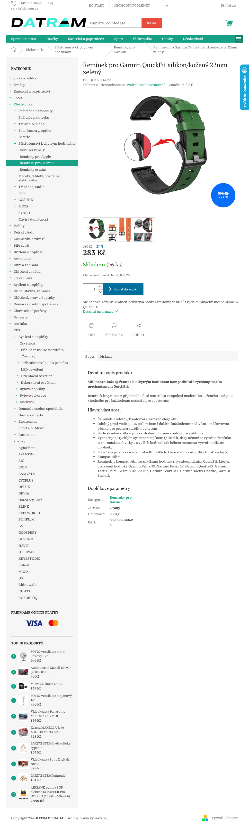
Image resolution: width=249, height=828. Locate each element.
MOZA (23, 206)
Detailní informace (98, 311)
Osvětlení (27, 343)
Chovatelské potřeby (30, 310)
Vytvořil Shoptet (225, 817)
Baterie (24, 136)
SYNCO (24, 212)
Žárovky (28, 356)
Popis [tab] (90, 356)
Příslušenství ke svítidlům (42, 349)
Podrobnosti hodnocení (146, 85)
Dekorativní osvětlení (38, 382)
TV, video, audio (31, 186)
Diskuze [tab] (105, 356)
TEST (18, 330)
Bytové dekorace (33, 395)
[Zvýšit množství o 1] (100, 286)
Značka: (181, 84)
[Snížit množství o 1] (100, 292)
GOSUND (25, 199)
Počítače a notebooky (35, 110)
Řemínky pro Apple (35, 156)
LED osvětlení (32, 369)
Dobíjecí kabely (32, 150)
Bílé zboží (21, 245)
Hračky (19, 84)
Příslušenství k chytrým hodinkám (46, 143)
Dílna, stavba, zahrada (32, 290)
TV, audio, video (31, 123)
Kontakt (96, 5)
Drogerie (20, 317)
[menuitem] (23, 39)
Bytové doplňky (32, 388)
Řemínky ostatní (33, 169)
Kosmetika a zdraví (29, 238)
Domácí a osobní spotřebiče (36, 304)
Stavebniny (23, 278)
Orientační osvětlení (37, 375)
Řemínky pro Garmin (37, 162)
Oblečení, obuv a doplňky (34, 297)
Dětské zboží (24, 232)
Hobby (19, 225)
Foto (22, 193)
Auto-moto (22, 258)
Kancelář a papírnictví (32, 91)
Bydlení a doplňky (28, 252)
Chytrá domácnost (33, 219)
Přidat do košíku (126, 289)
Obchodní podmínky (132, 5)
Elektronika (23, 104)
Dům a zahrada (26, 264)
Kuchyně (27, 402)
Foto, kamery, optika (34, 130)
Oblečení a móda (27, 271)
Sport (18, 97)
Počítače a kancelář (34, 117)
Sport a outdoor (26, 78)
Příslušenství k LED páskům (45, 362)
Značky (19, 441)
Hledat (151, 22)
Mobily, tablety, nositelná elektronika (39, 178)
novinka (20, 323)
